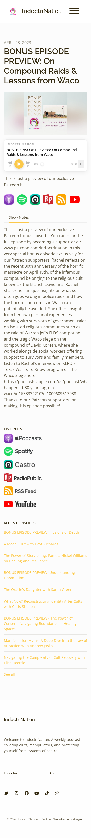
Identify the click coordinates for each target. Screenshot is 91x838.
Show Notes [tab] (19, 217)
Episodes (10, 773)
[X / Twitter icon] (6, 793)
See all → (11, 674)
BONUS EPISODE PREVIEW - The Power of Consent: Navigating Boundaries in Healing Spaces (40, 623)
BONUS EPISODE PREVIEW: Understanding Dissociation (39, 575)
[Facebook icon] (26, 793)
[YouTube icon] (36, 793)
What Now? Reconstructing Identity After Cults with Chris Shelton (43, 604)
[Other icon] (57, 793)
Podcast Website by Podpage (61, 819)
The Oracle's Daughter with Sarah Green (38, 589)
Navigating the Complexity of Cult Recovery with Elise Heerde (44, 660)
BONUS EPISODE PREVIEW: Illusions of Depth (41, 532)
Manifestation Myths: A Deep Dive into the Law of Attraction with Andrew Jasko (45, 643)
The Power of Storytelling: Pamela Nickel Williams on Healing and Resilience (45, 558)
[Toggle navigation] (74, 11)
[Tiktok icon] (46, 793)
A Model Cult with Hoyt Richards (31, 544)
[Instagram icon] (16, 793)
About (54, 773)
